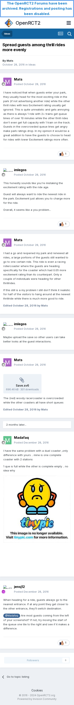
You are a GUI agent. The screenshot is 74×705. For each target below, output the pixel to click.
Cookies (37, 690)
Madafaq (21, 437)
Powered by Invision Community (37, 698)
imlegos (20, 170)
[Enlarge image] (37, 508)
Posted (30, 84)
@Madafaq (11, 615)
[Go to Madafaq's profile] (7, 440)
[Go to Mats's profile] (7, 82)
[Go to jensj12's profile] (7, 589)
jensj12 (19, 587)
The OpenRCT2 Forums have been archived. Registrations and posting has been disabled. (37, 8)
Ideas (32, 64)
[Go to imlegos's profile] (7, 172)
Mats (10, 60)
